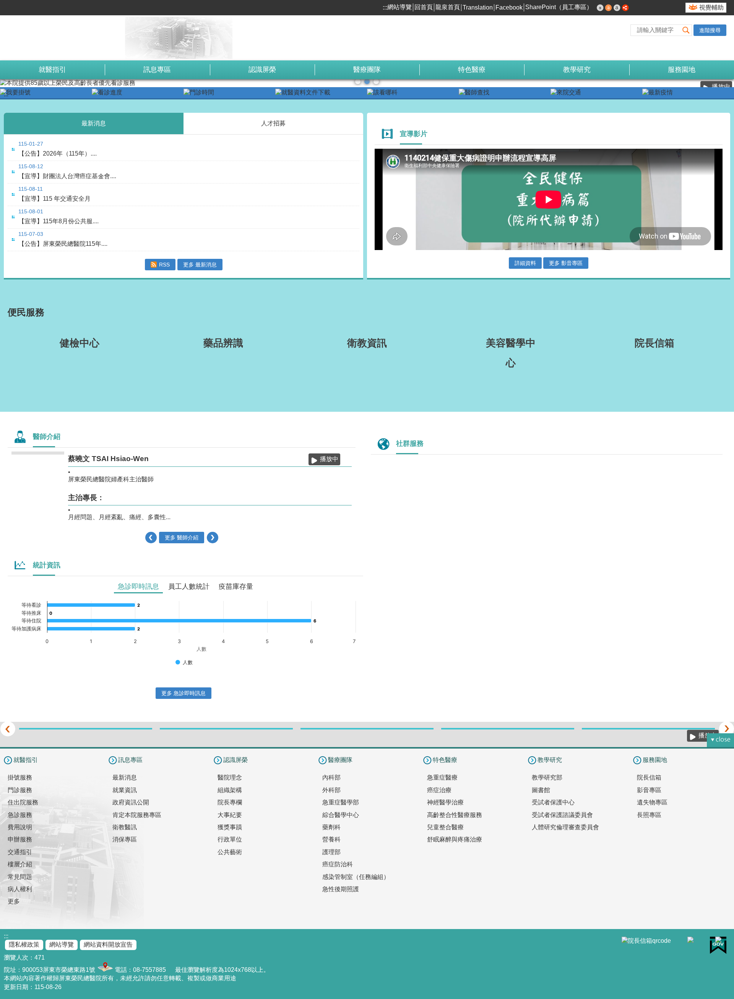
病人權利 (20, 889)
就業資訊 (124, 790)
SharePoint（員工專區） (559, 7)
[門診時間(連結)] (229, 93)
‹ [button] (151, 537)
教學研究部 (547, 777)
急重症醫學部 (340, 802)
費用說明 (20, 827)
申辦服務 (20, 839)
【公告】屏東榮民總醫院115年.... (62, 243)
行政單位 (230, 839)
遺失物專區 (652, 802)
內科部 (331, 777)
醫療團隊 (367, 69)
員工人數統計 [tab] (188, 586)
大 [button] (617, 7)
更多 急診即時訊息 (183, 693)
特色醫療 (472, 69)
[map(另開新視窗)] (104, 970)
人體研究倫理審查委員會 (565, 827)
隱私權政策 (24, 944)
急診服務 (20, 815)
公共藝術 (230, 852)
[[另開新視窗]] (46, 93)
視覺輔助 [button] (711, 7)
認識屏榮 (262, 69)
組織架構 (230, 790)
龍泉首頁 (447, 7)
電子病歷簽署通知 (358, 81)
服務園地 (681, 69)
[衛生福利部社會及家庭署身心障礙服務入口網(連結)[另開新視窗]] (507, 728)
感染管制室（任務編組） (356, 877)
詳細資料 (525, 263)
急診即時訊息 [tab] (138, 586)
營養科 (331, 839)
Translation (478, 7)
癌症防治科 (337, 864)
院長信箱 (649, 777)
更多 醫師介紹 (181, 537)
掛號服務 (20, 777)
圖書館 (541, 790)
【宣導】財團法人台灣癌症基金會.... (67, 176)
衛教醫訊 (124, 827)
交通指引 (20, 852)
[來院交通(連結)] (596, 93)
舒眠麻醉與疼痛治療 (454, 839)
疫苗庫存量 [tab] (236, 586)
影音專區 (649, 790)
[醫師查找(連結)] (504, 93)
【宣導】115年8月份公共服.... (58, 221)
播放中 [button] (329, 459)
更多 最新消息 (200, 265)
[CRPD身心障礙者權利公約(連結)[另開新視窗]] (367, 728)
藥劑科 (331, 827)
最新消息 (124, 777)
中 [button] (608, 7)
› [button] (212, 537)
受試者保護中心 (553, 802)
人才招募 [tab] (273, 123)
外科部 (331, 790)
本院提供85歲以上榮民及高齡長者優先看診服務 (367, 81)
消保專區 (124, 839)
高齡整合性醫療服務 (454, 815)
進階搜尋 (710, 30)
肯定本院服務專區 (136, 815)
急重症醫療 (442, 777)
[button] (686, 30)
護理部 (331, 852)
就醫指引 (52, 69)
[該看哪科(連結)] (413, 93)
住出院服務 (23, 802)
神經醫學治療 (445, 802)
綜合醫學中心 (340, 815)
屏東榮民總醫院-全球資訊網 (86, 38)
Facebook (509, 7)
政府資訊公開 (130, 802)
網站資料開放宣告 (108, 944)
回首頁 (423, 7)
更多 (14, 901)
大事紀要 (230, 815)
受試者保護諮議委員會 (562, 815)
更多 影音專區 (566, 263)
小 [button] (600, 7)
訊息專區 (157, 69)
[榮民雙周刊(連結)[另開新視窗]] (85, 728)
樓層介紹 (20, 864)
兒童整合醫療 (445, 827)
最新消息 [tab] (93, 123)
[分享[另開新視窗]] (625, 8)
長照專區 (649, 815)
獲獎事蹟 (230, 827)
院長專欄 (230, 802)
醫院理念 (230, 777)
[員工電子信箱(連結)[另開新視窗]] (648, 728)
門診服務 (20, 790)
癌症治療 (439, 790)
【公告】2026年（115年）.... (57, 153)
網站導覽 (399, 7)
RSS (164, 265)
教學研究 (577, 69)
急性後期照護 (340, 889)
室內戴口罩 (376, 81)
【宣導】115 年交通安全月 (54, 198)
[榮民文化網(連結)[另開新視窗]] (226, 728)
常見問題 (20, 877)
